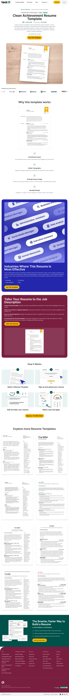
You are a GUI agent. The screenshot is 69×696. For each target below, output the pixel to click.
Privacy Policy (46, 694)
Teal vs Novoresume (47, 658)
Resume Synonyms (33, 658)
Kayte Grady (29, 22)
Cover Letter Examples (20, 661)
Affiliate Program (59, 665)
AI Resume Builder (5, 654)
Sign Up (58, 654)
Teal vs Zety (45, 661)
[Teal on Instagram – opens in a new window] (66, 694)
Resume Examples (19, 654)
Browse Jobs (31, 663)
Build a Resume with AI (39, 640)
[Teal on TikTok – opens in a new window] (64, 694)
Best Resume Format (19, 656)
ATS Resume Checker (6, 658)
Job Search (31, 661)
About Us (58, 661)
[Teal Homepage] (3, 682)
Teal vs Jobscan (46, 654)
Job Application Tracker (6, 656)
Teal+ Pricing (59, 658)
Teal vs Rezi (45, 656)
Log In (57, 656)
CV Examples (18, 665)
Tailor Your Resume (12, 324)
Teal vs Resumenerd (47, 665)
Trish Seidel (44, 22)
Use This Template (34, 37)
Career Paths (31, 665)
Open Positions (59, 663)
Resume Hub (31, 654)
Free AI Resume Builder (6, 672)
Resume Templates (25, 9)
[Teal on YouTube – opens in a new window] (60, 694)
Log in (64, 2)
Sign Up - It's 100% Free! (34, 416)
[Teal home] (6, 2)
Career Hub (31, 656)
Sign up (57, 2)
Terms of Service (53, 694)
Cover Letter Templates (20, 663)
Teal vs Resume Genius (47, 668)
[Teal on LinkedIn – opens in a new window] (62, 694)
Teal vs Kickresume (47, 663)
